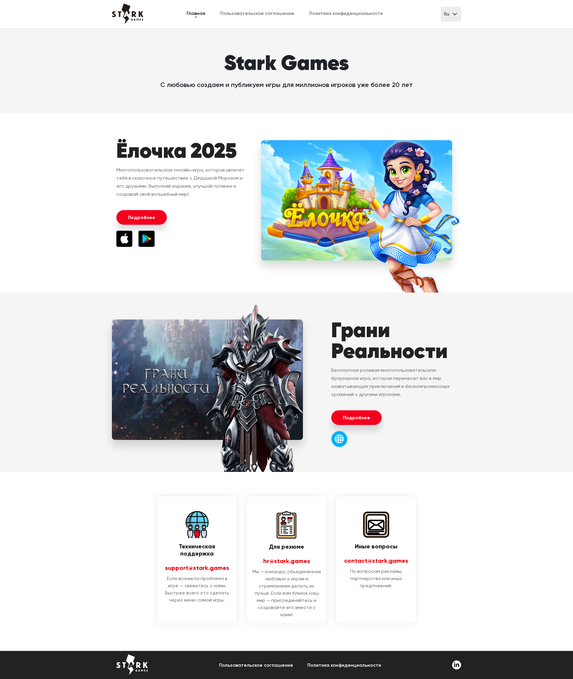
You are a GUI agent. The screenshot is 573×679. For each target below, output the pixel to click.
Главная (196, 13)
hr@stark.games (286, 561)
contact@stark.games (376, 560)
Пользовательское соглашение (257, 13)
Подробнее (141, 217)
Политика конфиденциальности (346, 13)
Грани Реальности (389, 340)
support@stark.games (197, 567)
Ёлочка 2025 (176, 150)
